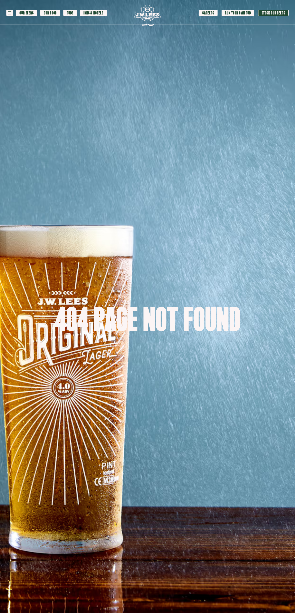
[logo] (147, 13)
